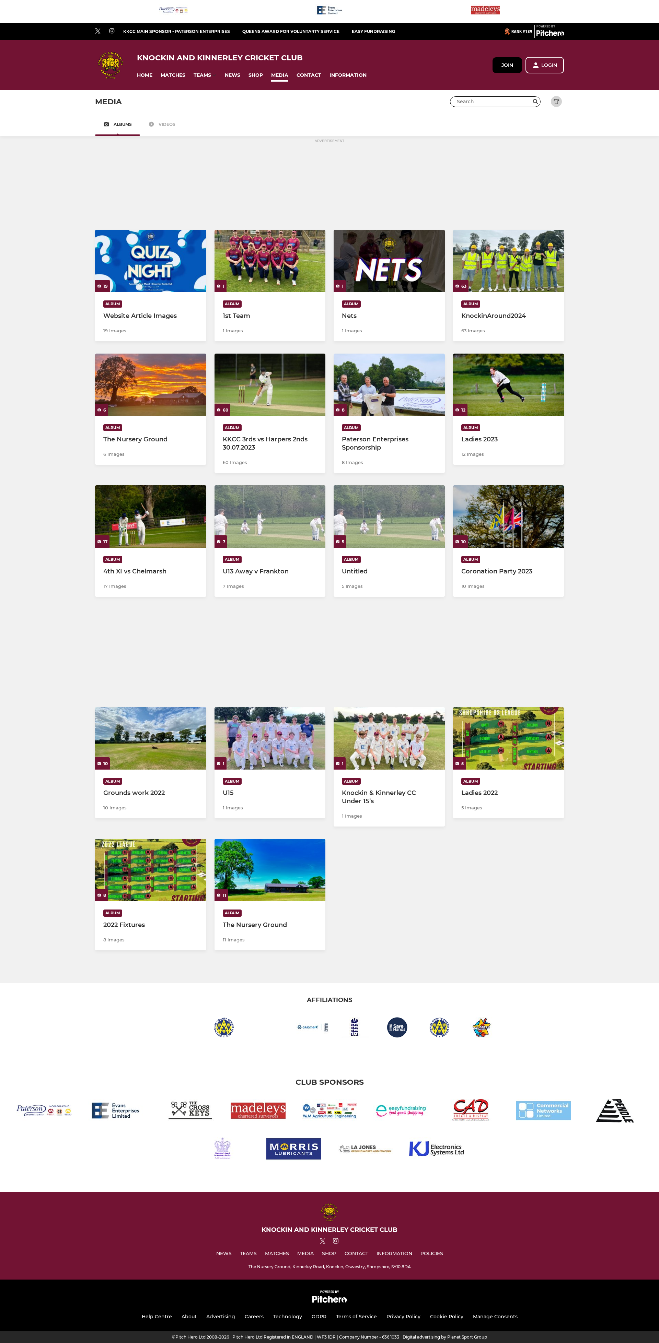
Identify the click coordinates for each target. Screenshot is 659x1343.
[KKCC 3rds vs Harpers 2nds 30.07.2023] (270, 385)
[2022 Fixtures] (150, 870)
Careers (254, 1317)
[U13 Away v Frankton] (270, 516)
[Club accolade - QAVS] (222, 1150)
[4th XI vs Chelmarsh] (150, 516)
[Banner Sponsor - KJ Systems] (436, 1150)
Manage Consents (495, 1317)
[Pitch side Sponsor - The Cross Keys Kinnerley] (186, 1112)
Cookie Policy (446, 1317)
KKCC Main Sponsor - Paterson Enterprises (176, 31)
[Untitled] (389, 516)
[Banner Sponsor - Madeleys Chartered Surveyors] (485, 11)
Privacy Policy (403, 1317)
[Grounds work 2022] (150, 738)
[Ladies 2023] (508, 385)
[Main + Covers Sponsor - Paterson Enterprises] (173, 11)
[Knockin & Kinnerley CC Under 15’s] (389, 738)
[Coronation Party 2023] (508, 516)
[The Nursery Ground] (150, 385)
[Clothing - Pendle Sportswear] (615, 1112)
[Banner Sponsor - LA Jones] (365, 1150)
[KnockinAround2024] (508, 261)
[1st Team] (270, 261)
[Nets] (389, 261)
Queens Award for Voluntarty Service (290, 31)
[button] (145, 75)
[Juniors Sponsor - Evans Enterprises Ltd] (329, 11)
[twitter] (98, 31)
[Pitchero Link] (550, 34)
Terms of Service (356, 1317)
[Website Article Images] (150, 261)
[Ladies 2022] (508, 738)
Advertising (220, 1317)
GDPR (319, 1317)
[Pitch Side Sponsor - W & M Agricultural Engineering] (329, 1112)
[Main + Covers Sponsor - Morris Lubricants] (293, 1150)
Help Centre (157, 1317)
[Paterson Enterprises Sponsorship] (389, 385)
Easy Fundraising (373, 31)
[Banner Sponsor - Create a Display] (472, 1112)
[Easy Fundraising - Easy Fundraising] (400, 1112)
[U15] (270, 738)
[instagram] (112, 31)
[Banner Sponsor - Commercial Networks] (543, 1112)
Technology (287, 1317)
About (189, 1317)
